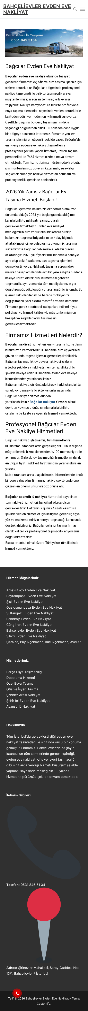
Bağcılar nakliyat (42, 402)
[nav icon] (82, 9)
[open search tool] (75, 9)
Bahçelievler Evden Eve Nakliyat (37, 9)
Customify (43, 1003)
